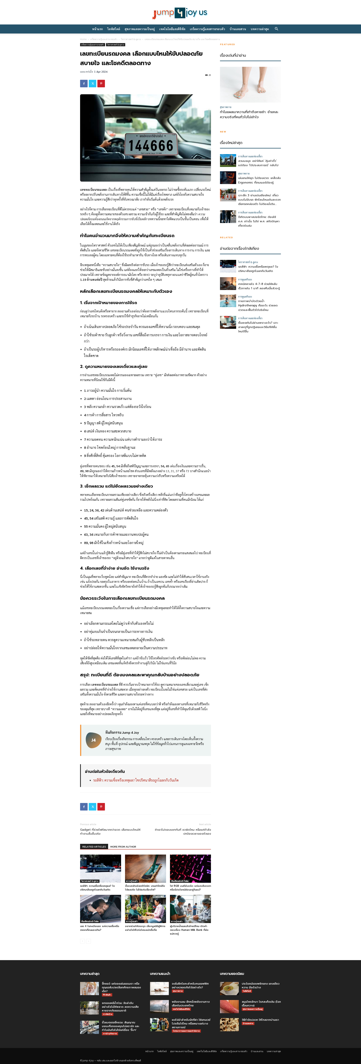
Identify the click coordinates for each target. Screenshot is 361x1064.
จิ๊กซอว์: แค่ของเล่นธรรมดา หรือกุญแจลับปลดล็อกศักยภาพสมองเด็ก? (121, 987)
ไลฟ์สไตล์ (113, 29)
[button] (276, 29)
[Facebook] (84, 83)
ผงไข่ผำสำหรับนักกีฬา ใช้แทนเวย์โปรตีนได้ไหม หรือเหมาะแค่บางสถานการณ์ (191, 1023)
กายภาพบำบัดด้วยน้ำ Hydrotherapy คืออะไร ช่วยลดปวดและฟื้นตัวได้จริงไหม (258, 305)
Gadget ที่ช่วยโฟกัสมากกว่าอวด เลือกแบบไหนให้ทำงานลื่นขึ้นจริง (110, 832)
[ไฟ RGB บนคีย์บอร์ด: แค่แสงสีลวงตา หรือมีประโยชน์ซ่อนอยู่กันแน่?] (190, 869)
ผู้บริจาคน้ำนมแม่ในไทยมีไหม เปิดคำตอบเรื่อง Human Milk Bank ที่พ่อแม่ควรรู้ (189, 929)
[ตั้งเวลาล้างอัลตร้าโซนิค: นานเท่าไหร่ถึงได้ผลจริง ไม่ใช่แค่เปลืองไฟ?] (145, 869)
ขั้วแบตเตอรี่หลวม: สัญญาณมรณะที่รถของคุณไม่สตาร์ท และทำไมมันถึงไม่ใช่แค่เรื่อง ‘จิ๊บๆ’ (120, 1026)
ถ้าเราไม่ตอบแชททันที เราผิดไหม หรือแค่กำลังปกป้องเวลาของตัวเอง (183, 832)
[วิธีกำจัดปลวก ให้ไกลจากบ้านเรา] (229, 1024)
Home (83, 39)
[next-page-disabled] (88, 941)
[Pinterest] (101, 83)
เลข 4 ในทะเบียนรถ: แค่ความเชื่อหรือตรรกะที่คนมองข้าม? (99, 928)
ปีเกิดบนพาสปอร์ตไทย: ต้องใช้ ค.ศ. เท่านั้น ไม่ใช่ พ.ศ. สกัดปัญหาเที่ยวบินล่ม (259, 221)
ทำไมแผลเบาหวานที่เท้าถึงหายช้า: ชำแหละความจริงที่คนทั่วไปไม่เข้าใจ (249, 114)
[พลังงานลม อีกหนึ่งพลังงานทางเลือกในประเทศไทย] (159, 1006)
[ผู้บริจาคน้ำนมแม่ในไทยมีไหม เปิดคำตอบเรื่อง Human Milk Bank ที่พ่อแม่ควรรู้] (190, 909)
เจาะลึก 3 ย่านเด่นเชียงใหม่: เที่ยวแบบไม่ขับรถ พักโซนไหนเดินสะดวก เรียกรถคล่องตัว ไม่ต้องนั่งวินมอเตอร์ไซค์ (259, 202)
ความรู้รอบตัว (132, 881)
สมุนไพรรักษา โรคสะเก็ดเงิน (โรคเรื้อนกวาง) (261, 1004)
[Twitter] (92, 83)
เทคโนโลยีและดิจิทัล (172, 29)
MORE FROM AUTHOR (123, 847)
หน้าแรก (97, 29)
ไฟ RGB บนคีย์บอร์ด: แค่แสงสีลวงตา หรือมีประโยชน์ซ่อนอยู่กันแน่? (190, 887)
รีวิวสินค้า (107, 994)
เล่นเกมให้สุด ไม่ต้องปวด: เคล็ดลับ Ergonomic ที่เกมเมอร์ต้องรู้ (259, 180)
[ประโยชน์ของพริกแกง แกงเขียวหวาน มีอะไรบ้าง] (229, 988)
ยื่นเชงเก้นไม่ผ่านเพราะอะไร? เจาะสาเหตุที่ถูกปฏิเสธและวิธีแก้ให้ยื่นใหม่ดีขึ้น (258, 327)
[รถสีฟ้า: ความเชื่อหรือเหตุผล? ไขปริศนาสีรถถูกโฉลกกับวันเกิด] (100, 869)
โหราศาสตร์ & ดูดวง (131, 39)
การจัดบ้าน (107, 1014)
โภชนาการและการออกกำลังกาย (186, 1031)
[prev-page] (82, 941)
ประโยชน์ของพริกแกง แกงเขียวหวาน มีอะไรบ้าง (260, 985)
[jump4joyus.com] (180, 12)
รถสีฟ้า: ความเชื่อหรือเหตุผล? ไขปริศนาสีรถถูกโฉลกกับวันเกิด (136, 780)
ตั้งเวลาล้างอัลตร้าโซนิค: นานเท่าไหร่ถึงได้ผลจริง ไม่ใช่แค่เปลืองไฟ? (145, 887)
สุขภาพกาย (178, 991)
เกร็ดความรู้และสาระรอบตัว (207, 29)
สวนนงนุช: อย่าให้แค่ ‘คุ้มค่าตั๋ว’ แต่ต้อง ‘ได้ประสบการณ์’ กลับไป (258, 163)
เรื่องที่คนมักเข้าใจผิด (180, 881)
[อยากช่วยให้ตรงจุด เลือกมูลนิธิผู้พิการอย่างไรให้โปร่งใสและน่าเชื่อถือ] (145, 909)
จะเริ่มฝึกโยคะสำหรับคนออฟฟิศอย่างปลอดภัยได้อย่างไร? (190, 985)
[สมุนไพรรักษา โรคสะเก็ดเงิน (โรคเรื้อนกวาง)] (229, 1006)
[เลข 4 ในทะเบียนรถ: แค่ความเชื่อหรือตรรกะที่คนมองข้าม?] (100, 909)
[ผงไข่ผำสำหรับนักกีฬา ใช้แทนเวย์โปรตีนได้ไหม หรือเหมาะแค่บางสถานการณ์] (159, 1024)
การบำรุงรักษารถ (110, 1033)
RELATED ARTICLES (94, 847)
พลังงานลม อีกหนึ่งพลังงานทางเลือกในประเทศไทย (191, 1004)
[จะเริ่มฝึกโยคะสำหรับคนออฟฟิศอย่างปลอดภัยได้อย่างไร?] (159, 988)
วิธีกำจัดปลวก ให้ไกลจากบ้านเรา (260, 1020)
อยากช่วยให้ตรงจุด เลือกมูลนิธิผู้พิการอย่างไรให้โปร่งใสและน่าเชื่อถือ (145, 928)
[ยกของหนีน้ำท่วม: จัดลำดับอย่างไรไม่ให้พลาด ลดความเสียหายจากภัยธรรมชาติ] (89, 1008)
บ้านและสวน (238, 29)
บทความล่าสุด (260, 29)
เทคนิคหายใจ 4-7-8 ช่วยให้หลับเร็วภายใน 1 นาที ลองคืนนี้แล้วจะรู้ (259, 286)
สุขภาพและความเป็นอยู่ (140, 29)
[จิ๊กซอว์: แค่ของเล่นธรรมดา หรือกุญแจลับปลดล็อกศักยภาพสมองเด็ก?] (89, 988)
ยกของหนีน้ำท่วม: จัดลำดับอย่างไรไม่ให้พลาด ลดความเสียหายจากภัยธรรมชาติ (120, 1007)
